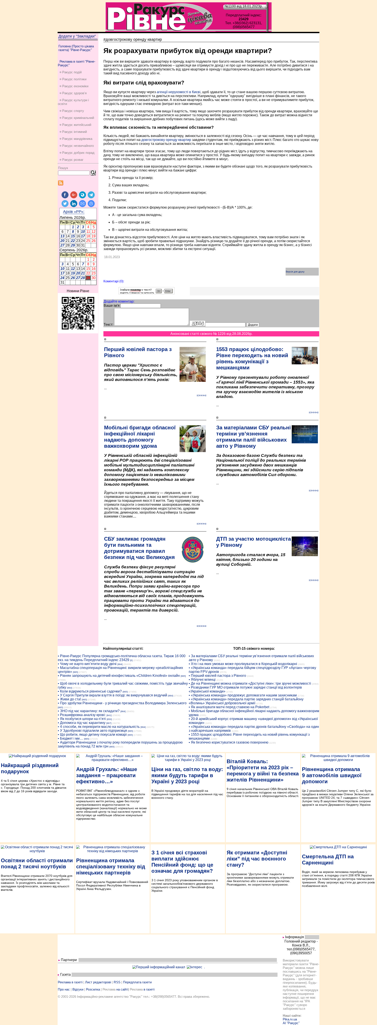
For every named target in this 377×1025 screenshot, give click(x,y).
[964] (120, 664)
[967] (108, 723)
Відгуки (77, 989)
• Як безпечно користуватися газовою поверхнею (228, 742)
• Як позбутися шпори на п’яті (82, 719)
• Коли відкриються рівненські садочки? (90, 691)
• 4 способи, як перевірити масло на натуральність (99, 726)
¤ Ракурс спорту (72, 111)
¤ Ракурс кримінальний (77, 118)
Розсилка (93, 989)
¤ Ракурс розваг (71, 159)
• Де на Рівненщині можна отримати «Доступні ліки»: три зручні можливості (250, 683)
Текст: (108, 324)
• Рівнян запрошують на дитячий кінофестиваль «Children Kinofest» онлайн (119, 675)
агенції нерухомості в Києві (178, 92)
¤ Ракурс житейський (75, 125)
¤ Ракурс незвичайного (77, 145)
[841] (109, 715)
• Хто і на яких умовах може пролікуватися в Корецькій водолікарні (243, 664)
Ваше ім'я (112, 305)
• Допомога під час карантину (81, 723)
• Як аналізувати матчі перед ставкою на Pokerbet (229, 707)
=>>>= (201, 395)
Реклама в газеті (70, 982)
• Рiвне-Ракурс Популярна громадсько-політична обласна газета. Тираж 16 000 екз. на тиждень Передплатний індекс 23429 (121, 658)
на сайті (122, 989)
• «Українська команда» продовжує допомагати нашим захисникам (243, 695)
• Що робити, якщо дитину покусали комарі (92, 734)
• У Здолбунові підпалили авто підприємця (92, 730)
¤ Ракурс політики (73, 79)
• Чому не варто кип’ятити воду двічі (87, 664)
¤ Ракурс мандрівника (76, 139)
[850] (109, 719)
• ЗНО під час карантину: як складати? (89, 711)
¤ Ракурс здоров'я (73, 93)
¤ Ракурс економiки (74, 86)
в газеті (149, 989)
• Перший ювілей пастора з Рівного (217, 675)
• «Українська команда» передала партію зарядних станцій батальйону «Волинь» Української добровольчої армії (246, 701)
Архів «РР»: (73, 211)
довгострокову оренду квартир (166, 140)
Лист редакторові (98, 982)
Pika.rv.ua (290, 1019)
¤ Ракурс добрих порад (77, 152)
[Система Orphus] (146, 293)
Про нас (64, 989)
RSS (117, 982)
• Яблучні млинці (202, 679)
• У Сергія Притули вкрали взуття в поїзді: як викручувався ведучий (112, 695)
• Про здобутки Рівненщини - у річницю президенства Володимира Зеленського (122, 703)
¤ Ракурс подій (71, 72)
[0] (131, 660)
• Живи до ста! (69, 699)
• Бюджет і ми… (70, 738)
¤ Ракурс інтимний (73, 132)
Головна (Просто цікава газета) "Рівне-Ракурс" (76, 48)
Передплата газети (137, 982)
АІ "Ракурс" (291, 1023)
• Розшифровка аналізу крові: (82, 715)
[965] (75, 672)
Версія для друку (295, 271)
